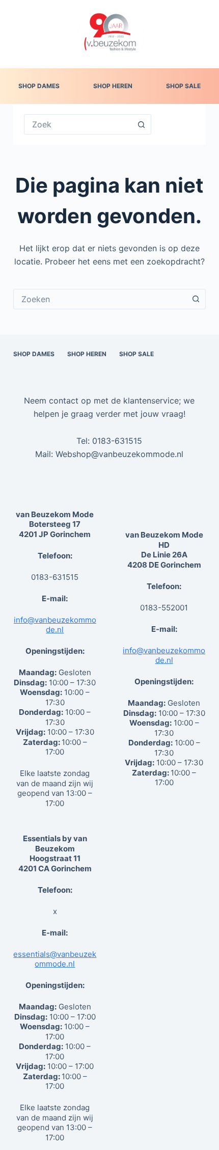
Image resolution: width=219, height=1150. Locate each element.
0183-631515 (117, 441)
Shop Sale (183, 86)
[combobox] (100, 299)
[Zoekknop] (141, 124)
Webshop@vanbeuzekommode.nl (119, 454)
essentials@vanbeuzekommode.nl (54, 959)
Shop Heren (112, 86)
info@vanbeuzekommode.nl (55, 625)
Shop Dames (39, 86)
